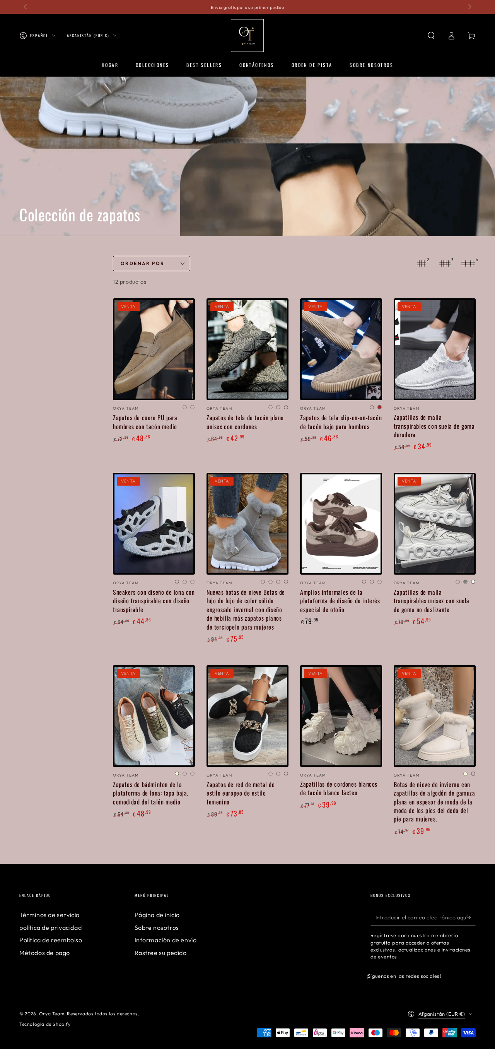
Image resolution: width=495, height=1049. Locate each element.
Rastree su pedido (161, 953)
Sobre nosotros (157, 927)
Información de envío (166, 940)
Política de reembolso (50, 940)
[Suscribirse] (471, 917)
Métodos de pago (44, 953)
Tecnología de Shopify (45, 1024)
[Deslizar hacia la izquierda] (25, 7)
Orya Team (51, 1013)
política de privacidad (50, 927)
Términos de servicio (49, 915)
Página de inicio (157, 915)
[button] (431, 35)
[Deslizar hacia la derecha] (469, 7)
